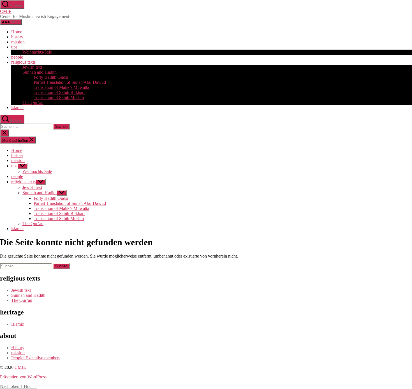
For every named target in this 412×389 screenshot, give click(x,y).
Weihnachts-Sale (37, 52)
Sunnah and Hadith (39, 72)
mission (18, 42)
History (17, 347)
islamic (17, 107)
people (17, 57)
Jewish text (32, 67)
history (17, 36)
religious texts (23, 62)
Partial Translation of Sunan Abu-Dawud (70, 82)
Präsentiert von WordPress (23, 376)
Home (16, 31)
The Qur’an (32, 102)
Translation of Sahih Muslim (59, 97)
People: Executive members (35, 357)
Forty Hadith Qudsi (51, 77)
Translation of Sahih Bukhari (59, 92)
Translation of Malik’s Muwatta (61, 87)
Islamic (17, 324)
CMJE (5, 11)
